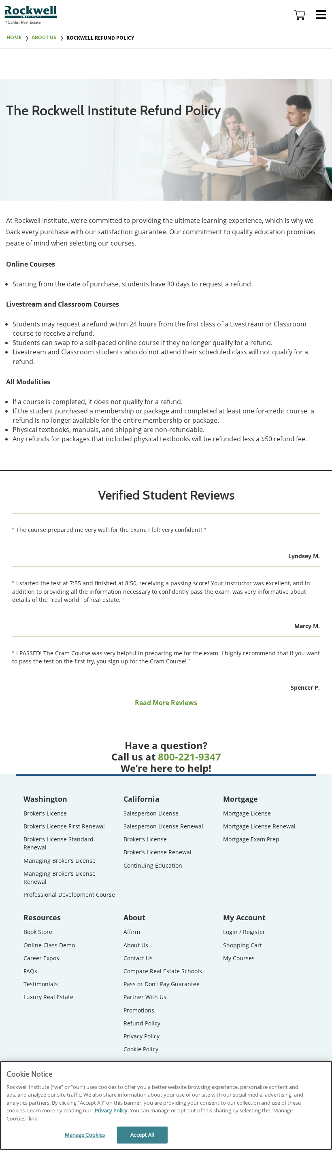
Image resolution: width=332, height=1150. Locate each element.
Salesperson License (151, 813)
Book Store (37, 932)
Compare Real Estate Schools (162, 971)
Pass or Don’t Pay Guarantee (161, 984)
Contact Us (138, 958)
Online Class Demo (49, 945)
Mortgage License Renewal (259, 826)
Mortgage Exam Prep (251, 839)
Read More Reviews (166, 702)
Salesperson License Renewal (163, 826)
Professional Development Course (69, 894)
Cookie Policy (140, 1049)
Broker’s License (45, 813)
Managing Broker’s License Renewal (59, 877)
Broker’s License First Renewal (64, 826)
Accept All (142, 1134)
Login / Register (244, 932)
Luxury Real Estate (48, 997)
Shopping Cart (242, 945)
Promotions (138, 1010)
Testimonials (40, 984)
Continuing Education (152, 865)
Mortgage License (247, 813)
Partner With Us (144, 997)
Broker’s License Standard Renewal (58, 843)
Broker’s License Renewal (157, 852)
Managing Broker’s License (59, 860)
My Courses (239, 958)
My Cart (300, 15)
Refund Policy (141, 1023)
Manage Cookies (85, 1134)
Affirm (131, 932)
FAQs (30, 971)
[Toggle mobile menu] (321, 15)
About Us (135, 945)
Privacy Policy (141, 1036)
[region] (166, 1105)
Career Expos (41, 958)
